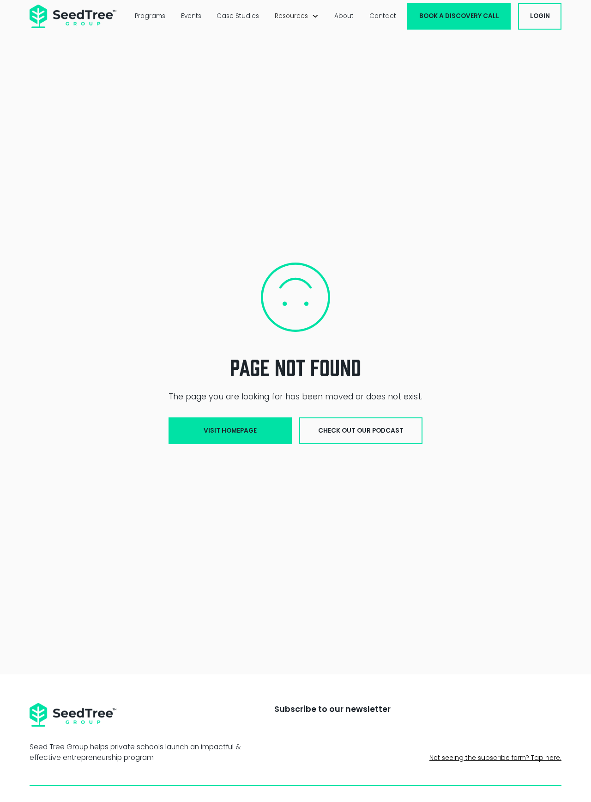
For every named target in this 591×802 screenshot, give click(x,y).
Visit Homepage (230, 430)
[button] (296, 16)
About (344, 16)
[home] (73, 16)
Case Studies (238, 16)
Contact (382, 16)
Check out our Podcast (361, 430)
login (540, 16)
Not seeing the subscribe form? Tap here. (495, 757)
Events (191, 16)
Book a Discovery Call (459, 16)
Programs (150, 16)
